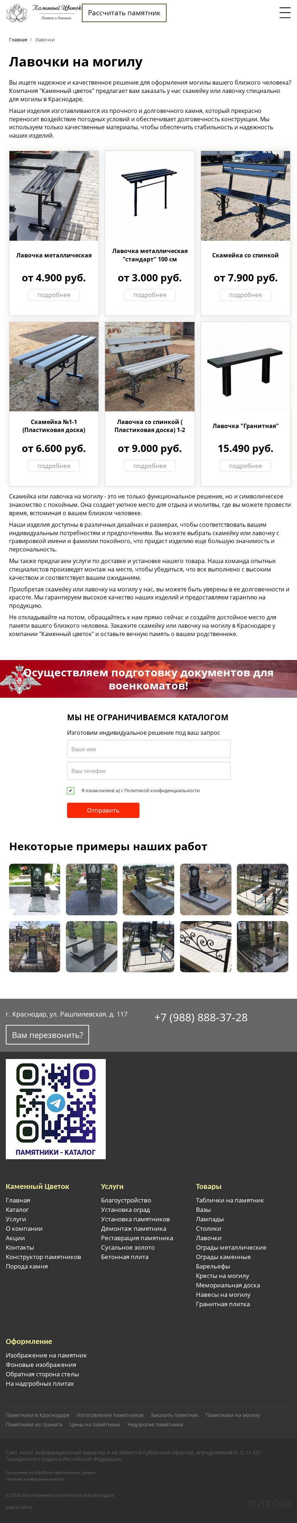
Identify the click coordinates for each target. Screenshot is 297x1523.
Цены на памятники (95, 1425)
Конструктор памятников (43, 1257)
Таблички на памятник (230, 1200)
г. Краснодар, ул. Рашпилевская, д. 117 (66, 1014)
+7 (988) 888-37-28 (201, 1017)
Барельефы (213, 1266)
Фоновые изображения (41, 1365)
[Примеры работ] (205, 888)
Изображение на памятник (46, 1355)
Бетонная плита (124, 1257)
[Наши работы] (34, 888)
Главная (18, 1200)
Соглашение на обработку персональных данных (50, 1473)
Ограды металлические (231, 1247)
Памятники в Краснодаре (38, 1415)
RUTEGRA (269, 1505)
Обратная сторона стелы (42, 1374)
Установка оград (125, 1210)
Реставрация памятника (137, 1238)
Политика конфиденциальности (35, 1479)
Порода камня (27, 1266)
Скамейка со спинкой (245, 255)
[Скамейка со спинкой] (245, 195)
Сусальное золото (128, 1247)
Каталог (17, 1210)
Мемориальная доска (228, 1285)
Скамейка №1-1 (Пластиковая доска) (53, 426)
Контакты (20, 1247)
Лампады (210, 1219)
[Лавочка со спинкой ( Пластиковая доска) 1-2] (149, 365)
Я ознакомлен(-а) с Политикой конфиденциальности (140, 790)
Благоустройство (126, 1200)
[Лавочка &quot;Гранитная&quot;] (245, 365)
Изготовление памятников (110, 1415)
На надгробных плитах (40, 1383)
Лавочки (209, 1238)
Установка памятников (135, 1219)
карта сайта (19, 1507)
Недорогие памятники (155, 1425)
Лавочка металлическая (54, 255)
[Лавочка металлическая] (54, 195)
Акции (15, 1238)
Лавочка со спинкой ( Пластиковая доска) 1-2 (149, 426)
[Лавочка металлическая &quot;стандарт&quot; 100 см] (149, 195)
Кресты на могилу (222, 1276)
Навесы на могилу (223, 1295)
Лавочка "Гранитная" (246, 426)
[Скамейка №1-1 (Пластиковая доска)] (54, 365)
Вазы (203, 1210)
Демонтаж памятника (133, 1228)
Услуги (16, 1219)
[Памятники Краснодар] (44, 12)
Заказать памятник (174, 1415)
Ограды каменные (223, 1257)
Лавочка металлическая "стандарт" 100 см (150, 255)
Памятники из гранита (34, 1425)
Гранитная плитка (223, 1304)
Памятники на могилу (233, 1415)
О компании (24, 1228)
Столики (208, 1228)
